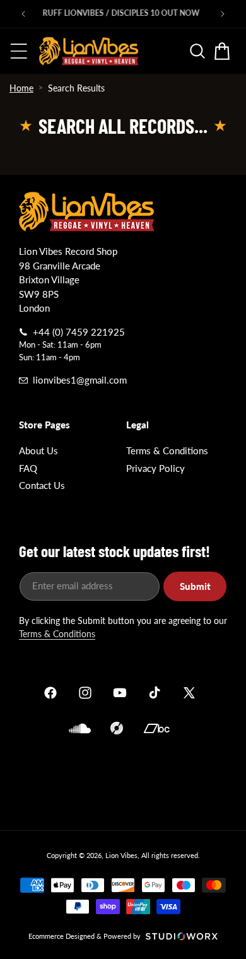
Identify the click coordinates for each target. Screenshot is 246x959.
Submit (195, 586)
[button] (19, 51)
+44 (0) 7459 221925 (79, 332)
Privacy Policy (155, 468)
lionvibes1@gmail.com (80, 379)
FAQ (28, 468)
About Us (38, 450)
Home (21, 88)
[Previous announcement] (23, 14)
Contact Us (42, 485)
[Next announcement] (223, 14)
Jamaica (123, 780)
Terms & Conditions (167, 450)
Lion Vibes (121, 855)
